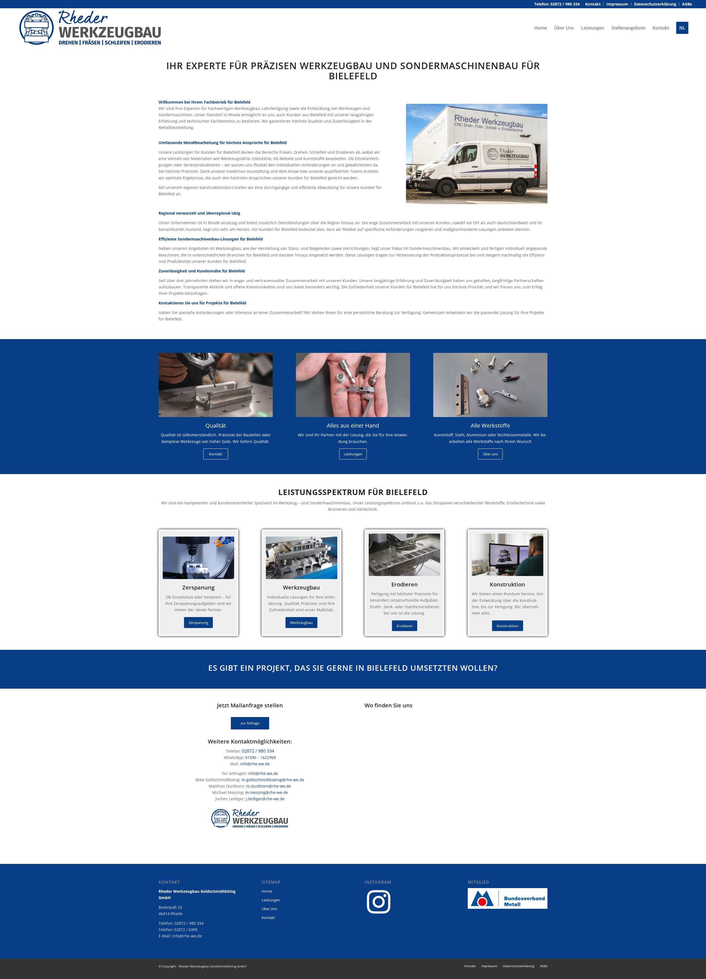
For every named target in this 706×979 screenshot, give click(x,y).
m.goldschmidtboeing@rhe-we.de (273, 779)
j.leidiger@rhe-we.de (265, 798)
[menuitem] (593, 4)
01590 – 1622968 (260, 757)
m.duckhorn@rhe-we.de (268, 786)
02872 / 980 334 (258, 751)
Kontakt (268, 917)
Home (267, 891)
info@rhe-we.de (255, 763)
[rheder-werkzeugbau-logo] (90, 28)
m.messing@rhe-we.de (266, 792)
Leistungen (271, 899)
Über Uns (269, 908)
